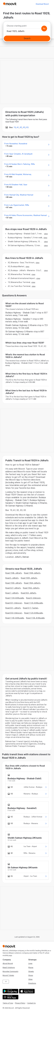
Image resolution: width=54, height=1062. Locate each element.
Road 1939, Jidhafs (29, 578)
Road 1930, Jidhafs (13, 583)
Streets (31, 971)
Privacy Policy (20, 1003)
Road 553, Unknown (13, 613)
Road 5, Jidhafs (12, 578)
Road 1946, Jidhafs (13, 573)
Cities (30, 979)
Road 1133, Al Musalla (33, 603)
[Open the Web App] (10, 997)
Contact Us (31, 1003)
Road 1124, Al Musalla (33, 613)
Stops (30, 975)
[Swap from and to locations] (44, 28)
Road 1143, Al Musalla (14, 618)
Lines (30, 963)
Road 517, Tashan (30, 608)
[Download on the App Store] (26, 991)
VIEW (46, 234)
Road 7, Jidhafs (12, 593)
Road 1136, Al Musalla (35, 618)
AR (6, 981)
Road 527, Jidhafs (13, 588)
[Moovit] (9, 4)
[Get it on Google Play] (10, 991)
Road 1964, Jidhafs (32, 583)
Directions (32, 983)
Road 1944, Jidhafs (32, 573)
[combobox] (27, 27)
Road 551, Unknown (13, 603)
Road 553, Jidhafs (28, 593)
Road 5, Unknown (33, 598)
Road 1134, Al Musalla (14, 598)
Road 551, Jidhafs (13, 608)
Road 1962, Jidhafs (31, 588)
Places (30, 967)
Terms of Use (8, 1003)
